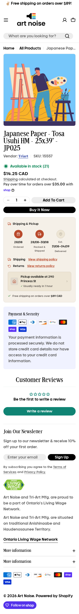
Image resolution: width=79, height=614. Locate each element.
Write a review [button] (39, 411)
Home (8, 48)
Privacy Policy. (35, 472)
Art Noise (25, 596)
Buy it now (39, 210)
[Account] (64, 20)
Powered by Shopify (54, 596)
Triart (23, 156)
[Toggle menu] (5, 20)
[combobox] (38, 36)
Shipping (10, 179)
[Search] (67, 36)
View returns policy (41, 266)
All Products (30, 48)
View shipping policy (42, 259)
